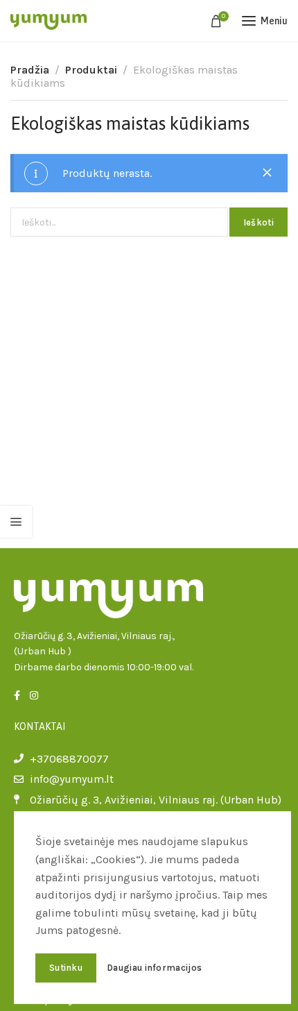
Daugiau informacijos (154, 967)
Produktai (91, 69)
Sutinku (65, 967)
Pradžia (29, 69)
